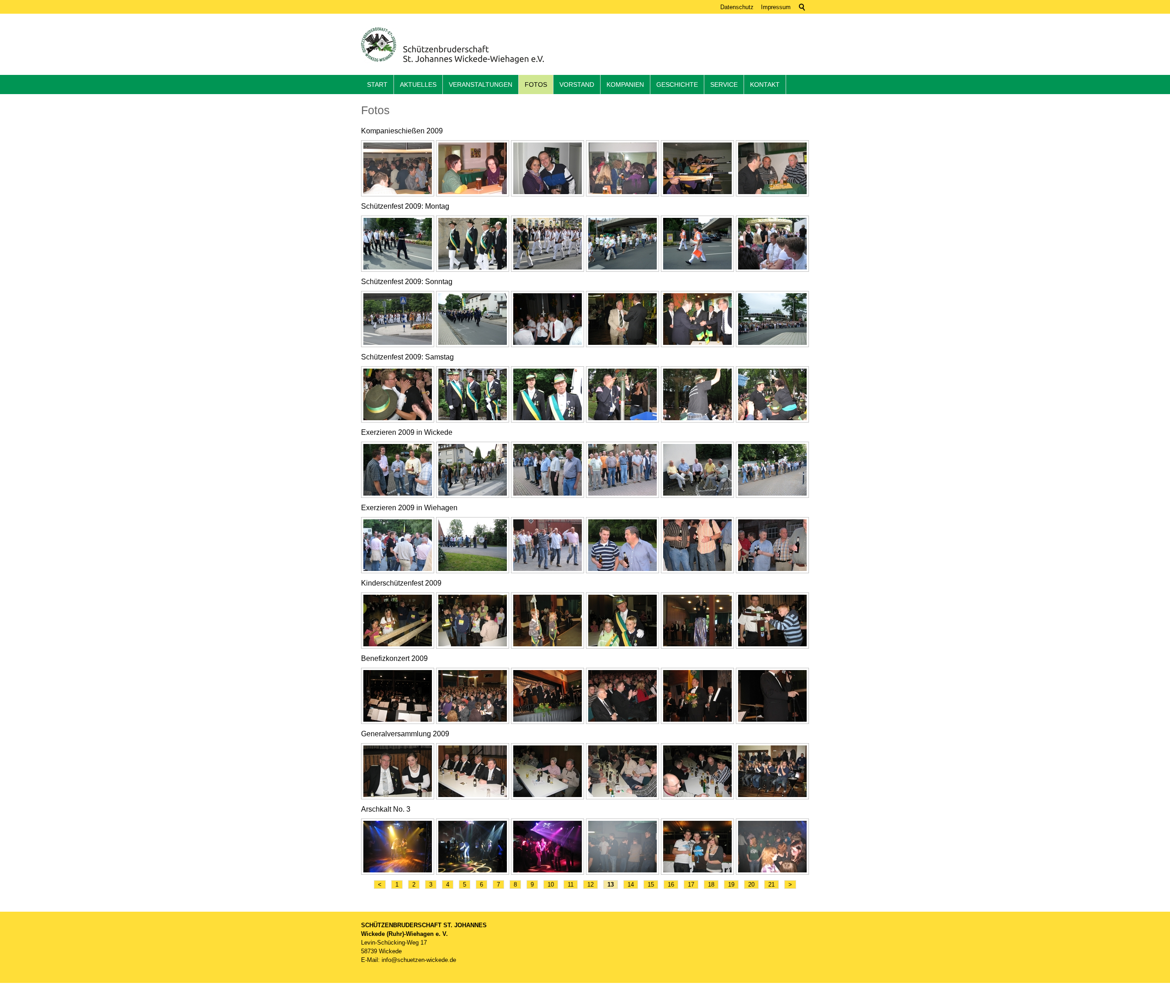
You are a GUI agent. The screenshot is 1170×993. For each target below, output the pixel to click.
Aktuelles (418, 84)
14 (631, 884)
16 (671, 884)
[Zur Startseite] (452, 45)
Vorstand (576, 84)
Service (724, 84)
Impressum (776, 7)
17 (691, 884)
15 (651, 884)
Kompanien (625, 84)
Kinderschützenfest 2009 (401, 583)
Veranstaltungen (480, 84)
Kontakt (765, 84)
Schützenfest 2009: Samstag (407, 357)
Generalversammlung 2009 (405, 734)
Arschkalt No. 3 (385, 809)
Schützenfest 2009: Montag (405, 206)
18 (711, 884)
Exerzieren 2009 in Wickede (406, 432)
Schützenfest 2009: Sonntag (406, 281)
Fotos (536, 84)
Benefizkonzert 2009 (394, 658)
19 (731, 884)
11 (571, 884)
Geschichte (677, 84)
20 (751, 884)
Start (377, 84)
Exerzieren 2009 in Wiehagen (409, 508)
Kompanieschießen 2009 (402, 131)
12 (590, 884)
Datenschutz (737, 7)
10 (551, 884)
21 (771, 884)
